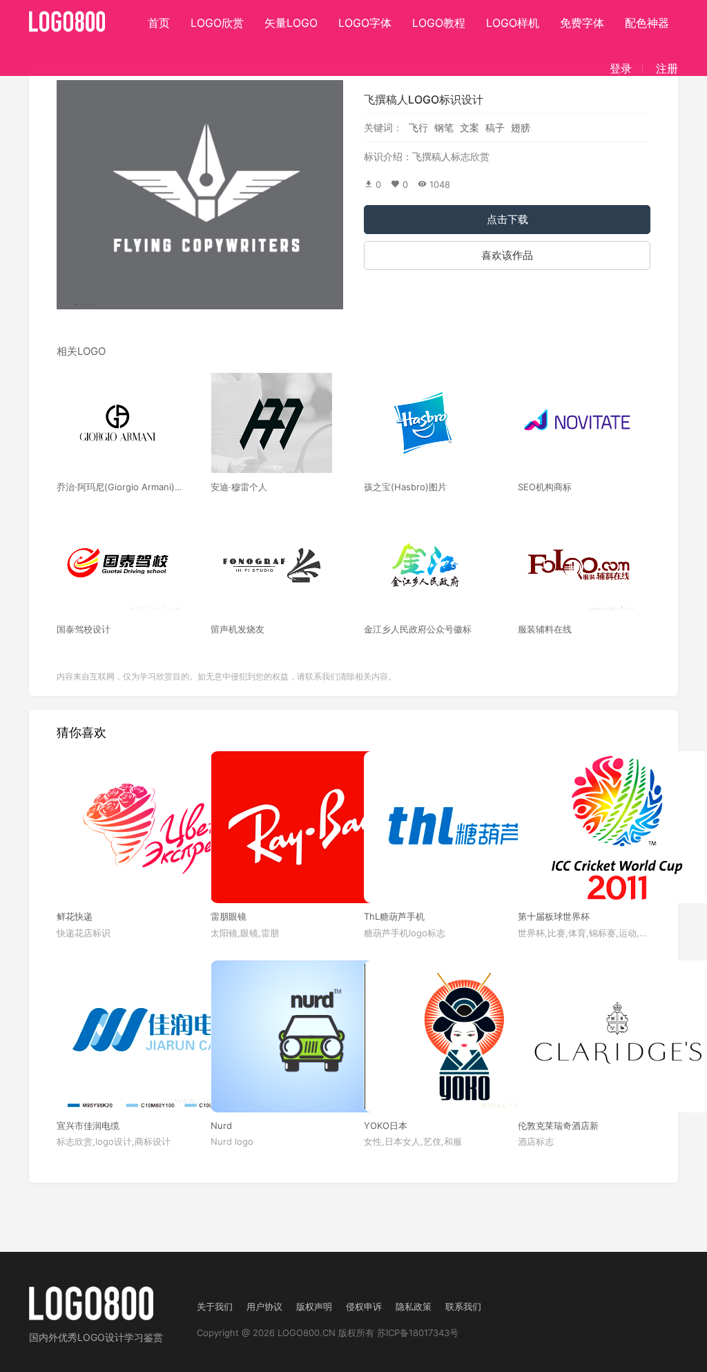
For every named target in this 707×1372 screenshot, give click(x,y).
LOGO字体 (364, 23)
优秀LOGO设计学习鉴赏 (110, 1337)
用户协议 (264, 1306)
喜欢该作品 (507, 255)
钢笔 (444, 127)
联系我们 (463, 1306)
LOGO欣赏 (217, 23)
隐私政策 (414, 1306)
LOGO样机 (512, 23)
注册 (667, 68)
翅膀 (520, 127)
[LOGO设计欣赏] (67, 17)
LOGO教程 (438, 23)
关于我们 (215, 1306)
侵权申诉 (364, 1306)
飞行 (418, 127)
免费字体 (582, 23)
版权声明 (314, 1306)
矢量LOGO (291, 23)
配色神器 (647, 23)
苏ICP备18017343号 (417, 1332)
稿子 (495, 127)
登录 (621, 68)
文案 (469, 127)
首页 (159, 23)
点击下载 (507, 219)
